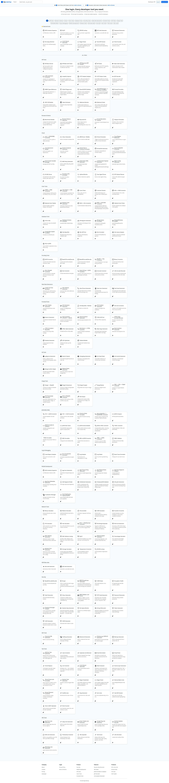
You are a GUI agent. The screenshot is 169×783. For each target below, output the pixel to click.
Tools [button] (14, 2)
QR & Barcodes (91, 23)
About (43, 767)
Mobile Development (74, 23)
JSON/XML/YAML (54, 23)
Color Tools (71, 20)
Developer (44, 773)
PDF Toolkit (114, 773)
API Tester (96, 769)
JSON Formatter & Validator (100, 771)
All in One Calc (114, 767)
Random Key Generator (99, 767)
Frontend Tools (106, 20)
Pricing (43, 771)
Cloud (66, 20)
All (47, 20)
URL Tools (116, 23)
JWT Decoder (97, 773)
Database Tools (78, 20)
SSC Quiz (113, 771)
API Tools (51, 20)
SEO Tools (104, 23)
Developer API (151, 2)
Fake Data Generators (97, 20)
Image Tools (119, 20)
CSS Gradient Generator (99, 776)
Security (98, 23)
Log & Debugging (64, 23)
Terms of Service (62, 769)
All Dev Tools (114, 769)
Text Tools (110, 23)
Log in (158, 2)
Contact (43, 769)
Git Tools (113, 20)
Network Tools (83, 23)
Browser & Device (59, 20)
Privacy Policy (62, 767)
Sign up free (164, 2)
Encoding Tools (87, 20)
